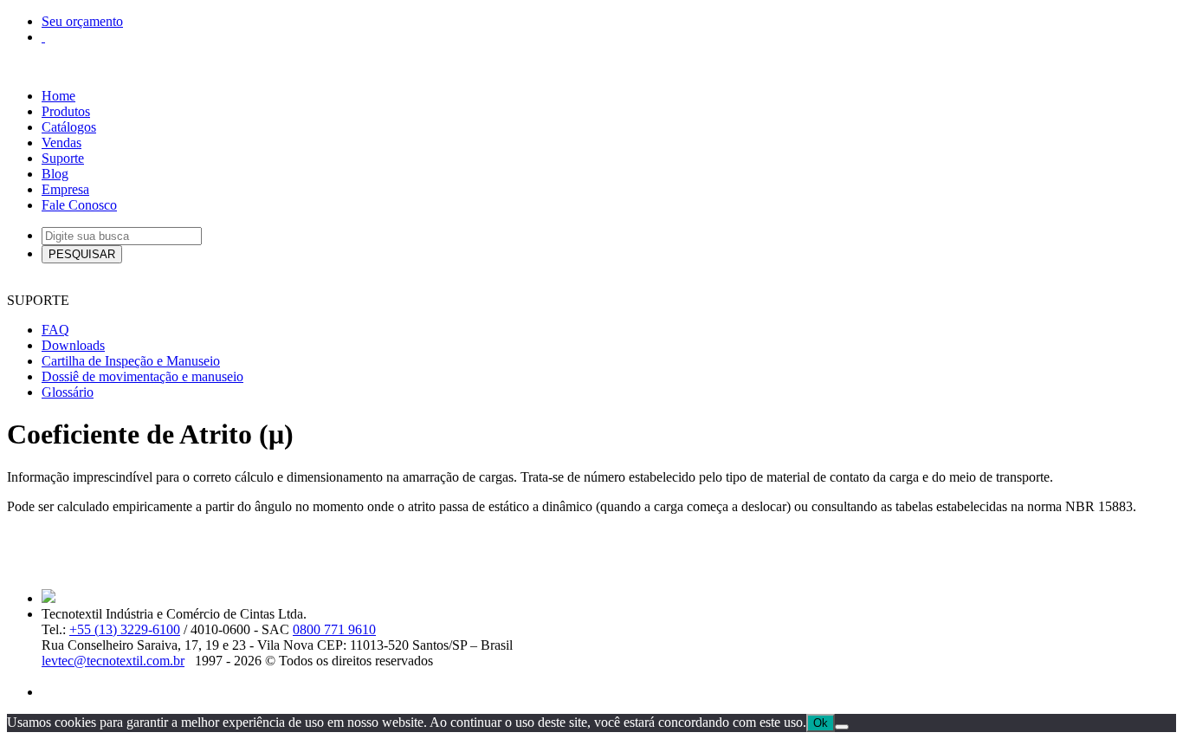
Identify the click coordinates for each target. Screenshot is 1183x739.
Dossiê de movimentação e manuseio (142, 376)
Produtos (66, 111)
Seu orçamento (82, 21)
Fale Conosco (79, 205)
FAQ (55, 329)
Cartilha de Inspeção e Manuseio (131, 360)
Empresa (65, 189)
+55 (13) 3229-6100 (124, 629)
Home (58, 95)
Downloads (73, 345)
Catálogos (69, 127)
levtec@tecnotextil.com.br (113, 660)
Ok (820, 722)
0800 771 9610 (334, 629)
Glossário (68, 392)
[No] (842, 726)
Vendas (61, 142)
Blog (55, 173)
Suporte (63, 158)
